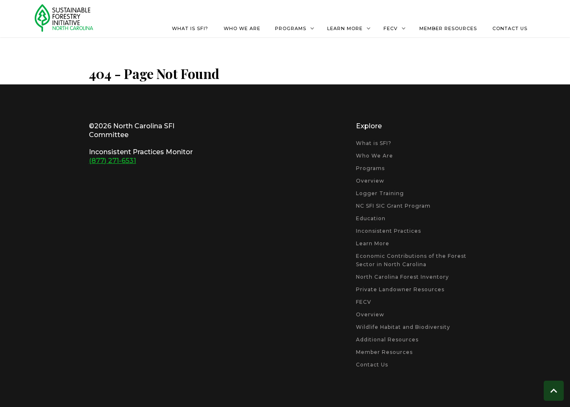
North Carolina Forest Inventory (402, 277)
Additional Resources (387, 339)
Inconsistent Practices (388, 231)
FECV (363, 302)
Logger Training (380, 193)
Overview (370, 181)
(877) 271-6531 (112, 161)
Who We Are (374, 156)
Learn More (372, 243)
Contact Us (372, 364)
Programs (370, 168)
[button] (295, 28)
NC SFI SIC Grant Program (393, 206)
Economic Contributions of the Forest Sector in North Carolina (411, 260)
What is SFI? (373, 143)
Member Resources (384, 352)
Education (371, 218)
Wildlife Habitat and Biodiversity (403, 327)
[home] (64, 18)
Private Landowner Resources (400, 289)
